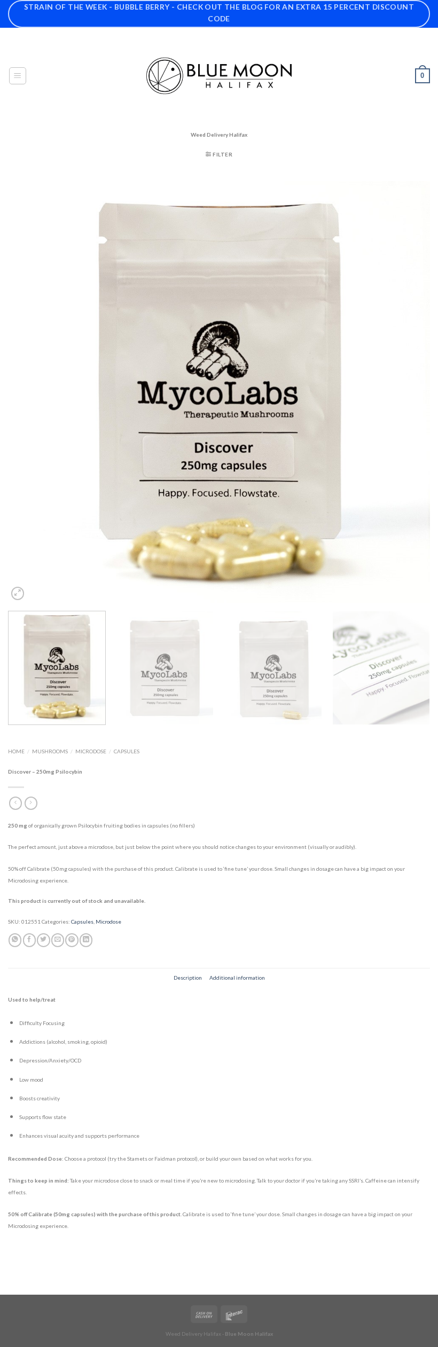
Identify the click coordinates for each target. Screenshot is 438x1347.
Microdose (90, 751)
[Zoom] (17, 593)
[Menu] (18, 75)
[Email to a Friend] (57, 940)
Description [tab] (188, 977)
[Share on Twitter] (43, 940)
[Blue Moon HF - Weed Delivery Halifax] (219, 76)
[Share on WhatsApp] (15, 940)
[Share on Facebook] (29, 940)
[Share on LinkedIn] (86, 940)
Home (16, 751)
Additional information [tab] (237, 977)
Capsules (126, 751)
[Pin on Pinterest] (71, 940)
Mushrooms (50, 751)
